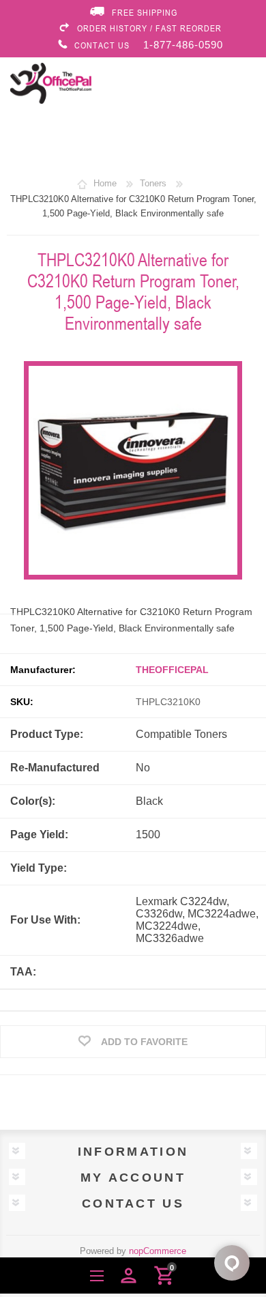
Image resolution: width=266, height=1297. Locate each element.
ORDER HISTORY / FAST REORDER (149, 28)
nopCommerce (157, 1251)
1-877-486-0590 (183, 45)
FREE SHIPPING (144, 12)
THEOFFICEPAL (172, 669)
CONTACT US (102, 45)
